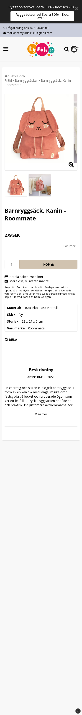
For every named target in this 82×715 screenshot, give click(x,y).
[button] (75, 49)
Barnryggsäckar (26, 80)
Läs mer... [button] (70, 246)
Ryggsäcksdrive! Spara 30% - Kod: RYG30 (42, 16)
